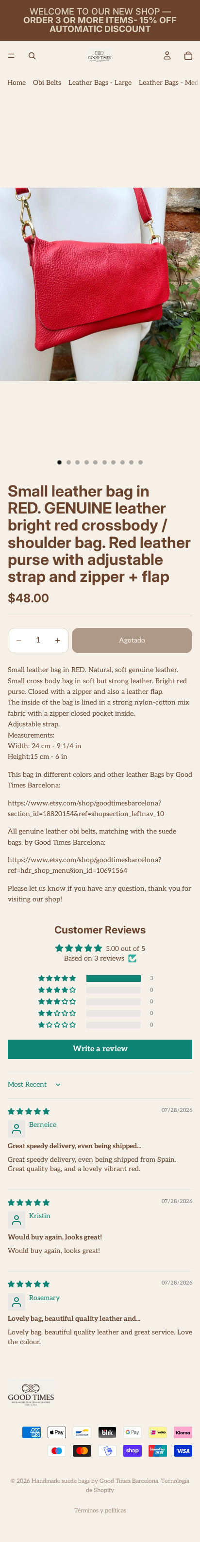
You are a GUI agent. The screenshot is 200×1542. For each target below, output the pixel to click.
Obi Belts (47, 83)
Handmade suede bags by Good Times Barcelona (95, 1481)
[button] (57, 978)
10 (140, 462)
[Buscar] (32, 55)
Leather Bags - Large (100, 83)
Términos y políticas (100, 1510)
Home (16, 83)
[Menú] (11, 56)
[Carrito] (188, 55)
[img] (29, 1112)
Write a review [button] (100, 1049)
